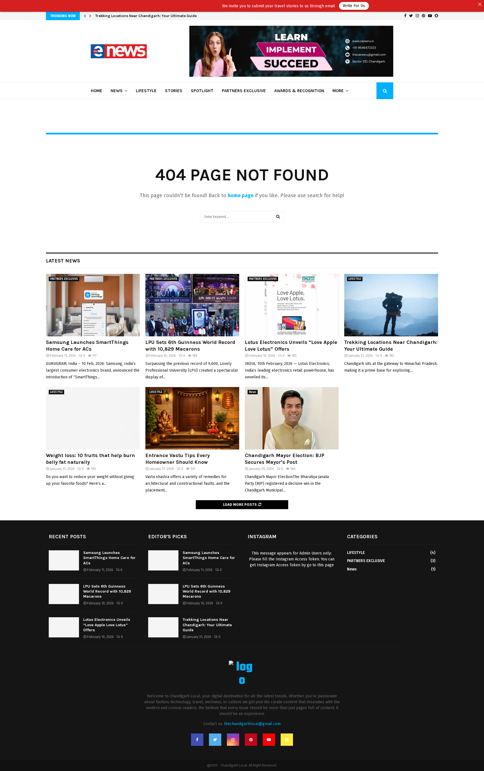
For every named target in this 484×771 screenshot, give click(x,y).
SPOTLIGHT (202, 90)
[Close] (480, 4)
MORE (338, 90)
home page (240, 195)
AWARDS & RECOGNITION (299, 90)
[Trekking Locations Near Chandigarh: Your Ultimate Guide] (391, 305)
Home (96, 90)
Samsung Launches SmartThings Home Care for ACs (87, 345)
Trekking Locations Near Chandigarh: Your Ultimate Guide (146, 16)
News (117, 90)
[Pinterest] (251, 739)
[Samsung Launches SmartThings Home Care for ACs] (93, 305)
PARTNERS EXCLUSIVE (244, 90)
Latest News (63, 261)
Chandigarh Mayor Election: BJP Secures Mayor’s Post (284, 458)
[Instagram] (233, 739)
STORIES (173, 90)
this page (325, 565)
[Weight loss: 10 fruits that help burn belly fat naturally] (93, 418)
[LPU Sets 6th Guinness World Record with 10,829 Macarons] (192, 305)
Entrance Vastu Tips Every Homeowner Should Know (177, 458)
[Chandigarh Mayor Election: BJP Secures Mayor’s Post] (292, 418)
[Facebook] (197, 739)
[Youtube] (269, 739)
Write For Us (313, 5)
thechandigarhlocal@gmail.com (252, 723)
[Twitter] (215, 739)
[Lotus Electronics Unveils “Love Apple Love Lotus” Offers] (292, 305)
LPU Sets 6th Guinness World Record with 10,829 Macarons (190, 345)
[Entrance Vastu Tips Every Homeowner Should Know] (192, 418)
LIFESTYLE (146, 90)
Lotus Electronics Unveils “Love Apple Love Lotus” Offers (106, 624)
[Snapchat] (287, 739)
